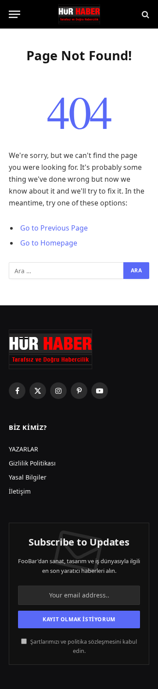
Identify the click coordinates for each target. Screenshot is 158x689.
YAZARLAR (23, 449)
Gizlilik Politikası (32, 463)
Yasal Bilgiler (28, 477)
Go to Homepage (48, 243)
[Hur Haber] (79, 14)
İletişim (20, 491)
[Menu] (14, 14)
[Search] (144, 14)
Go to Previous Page (54, 228)
